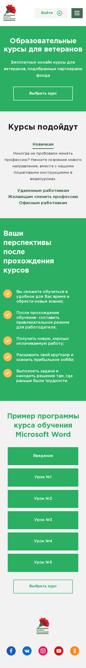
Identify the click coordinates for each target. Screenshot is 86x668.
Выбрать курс (43, 93)
